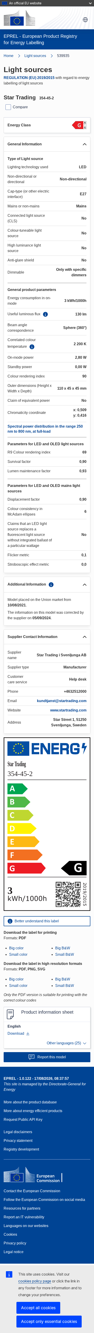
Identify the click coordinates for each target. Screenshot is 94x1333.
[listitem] (40, 56)
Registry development (21, 1149)
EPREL (36, 1079)
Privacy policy (15, 1243)
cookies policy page (34, 1281)
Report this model (51, 1057)
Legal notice (14, 1252)
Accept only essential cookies (49, 1321)
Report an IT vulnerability (24, 1217)
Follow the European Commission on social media (44, 1200)
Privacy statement (18, 1141)
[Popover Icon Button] (45, 314)
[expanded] (84, 144)
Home (8, 56)
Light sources (35, 56)
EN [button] (85, 20)
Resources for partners (22, 1208)
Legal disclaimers (18, 1132)
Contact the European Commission (32, 1191)
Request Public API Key (23, 1119)
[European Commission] (19, 18)
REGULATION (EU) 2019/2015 (29, 78)
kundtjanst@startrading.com (61, 701)
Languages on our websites (26, 1226)
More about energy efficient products (33, 1111)
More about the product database (30, 1102)
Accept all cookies (38, 1307)
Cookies (10, 1234)
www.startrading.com (68, 710)
